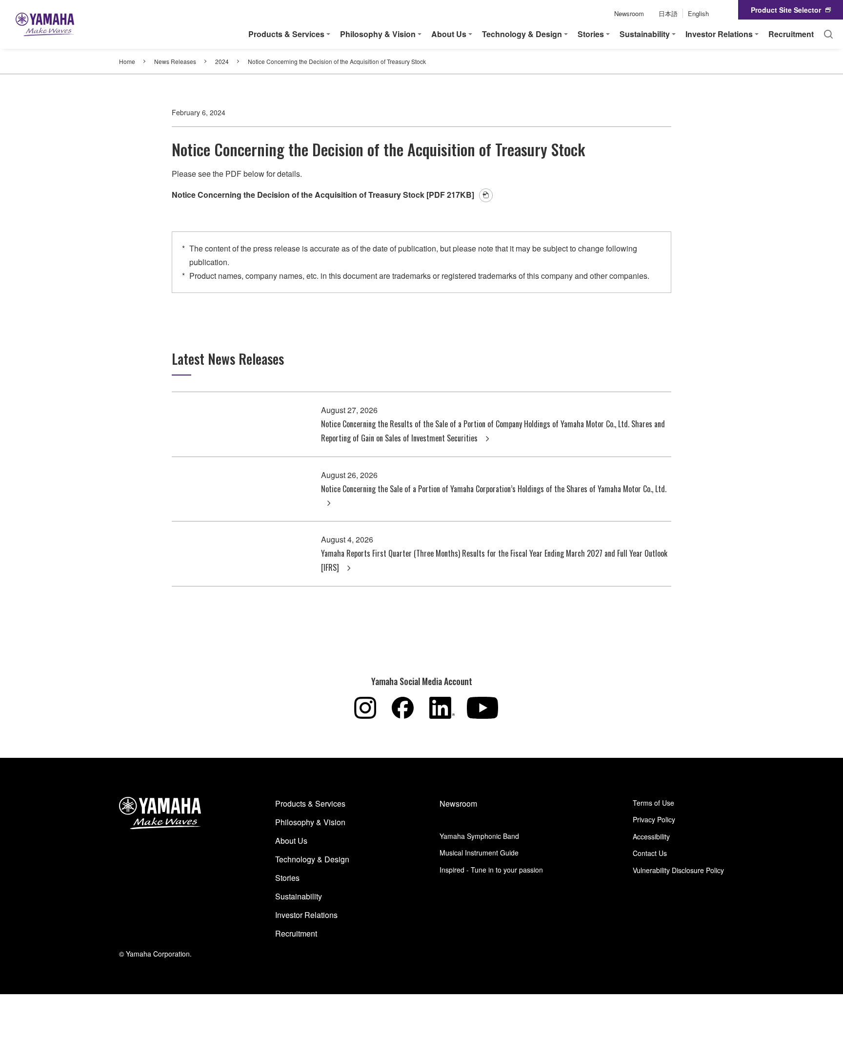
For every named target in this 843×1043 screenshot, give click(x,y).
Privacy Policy (654, 819)
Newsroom (629, 13)
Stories (287, 877)
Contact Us (650, 853)
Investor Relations (306, 914)
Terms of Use (653, 803)
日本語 (668, 13)
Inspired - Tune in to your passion (491, 870)
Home (127, 61)
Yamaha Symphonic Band (479, 836)
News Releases (175, 61)
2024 (222, 61)
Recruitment (791, 34)
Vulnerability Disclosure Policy (678, 870)
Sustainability (298, 896)
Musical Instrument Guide (479, 852)
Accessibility (651, 836)
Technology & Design (312, 859)
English (698, 13)
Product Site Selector (786, 10)
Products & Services (310, 803)
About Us (291, 840)
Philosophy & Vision (310, 822)
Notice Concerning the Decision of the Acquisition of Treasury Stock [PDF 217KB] (323, 194)
